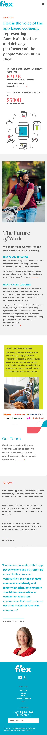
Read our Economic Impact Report (15, 84)
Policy (23, 696)
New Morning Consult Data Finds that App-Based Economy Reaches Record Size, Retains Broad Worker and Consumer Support (22, 526)
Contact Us (29, 730)
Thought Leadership (23, 698)
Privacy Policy (19, 730)
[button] (43, 3)
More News (7, 540)
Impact (23, 693)
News (23, 701)
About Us (23, 690)
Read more (25, 277)
